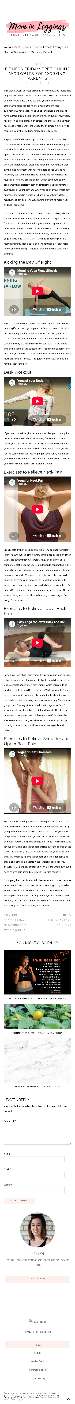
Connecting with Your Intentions (37, 1033)
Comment (10, 1121)
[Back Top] (68, 1399)
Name (8, 1153)
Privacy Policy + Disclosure (37, 1331)
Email (7, 1169)
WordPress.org (37, 1378)
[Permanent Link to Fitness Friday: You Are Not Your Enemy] (37, 973)
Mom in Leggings (37, 28)
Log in (37, 1352)
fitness (37, 64)
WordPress (9, 1399)
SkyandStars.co (47, 1395)
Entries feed (37, 1361)
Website (8, 1184)
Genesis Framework (49, 1397)
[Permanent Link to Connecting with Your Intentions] (37, 1017)
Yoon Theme (29, 1397)
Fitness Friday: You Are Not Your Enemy (37, 998)
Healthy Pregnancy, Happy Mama (37, 1086)
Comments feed (37, 1369)
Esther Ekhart (29, 238)
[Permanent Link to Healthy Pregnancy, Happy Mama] (37, 1061)
